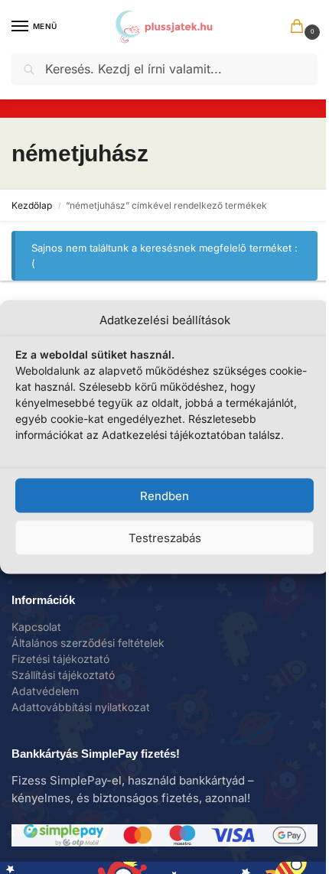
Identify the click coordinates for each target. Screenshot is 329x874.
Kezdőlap (31, 205)
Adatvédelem (45, 690)
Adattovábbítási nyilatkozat (80, 706)
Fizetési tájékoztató (60, 658)
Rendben (164, 495)
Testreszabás (165, 537)
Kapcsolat (36, 626)
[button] (300, 27)
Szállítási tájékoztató (63, 674)
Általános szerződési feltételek (87, 642)
